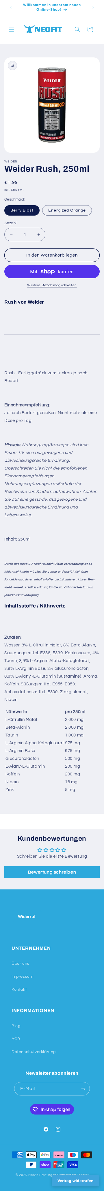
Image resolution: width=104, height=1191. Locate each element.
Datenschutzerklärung (34, 1052)
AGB (16, 1039)
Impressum (22, 977)
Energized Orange (67, 210)
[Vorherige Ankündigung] (10, 7)
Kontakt (19, 990)
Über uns (20, 964)
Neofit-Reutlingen (42, 1175)
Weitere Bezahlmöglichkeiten (52, 285)
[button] (11, 29)
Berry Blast (22, 210)
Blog (16, 1026)
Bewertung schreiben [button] (52, 872)
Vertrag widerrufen (75, 1180)
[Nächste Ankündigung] (93, 7)
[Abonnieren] (83, 1088)
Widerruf (27, 916)
